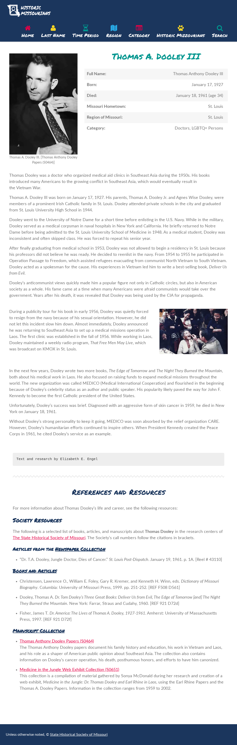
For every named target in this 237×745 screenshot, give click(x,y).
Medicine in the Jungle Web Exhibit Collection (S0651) (69, 670)
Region (113, 35)
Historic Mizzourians (181, 35)
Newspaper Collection (80, 549)
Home (28, 35)
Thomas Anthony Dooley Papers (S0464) (57, 641)
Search (220, 35)
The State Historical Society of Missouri (49, 538)
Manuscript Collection (39, 630)
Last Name (53, 35)
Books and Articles (35, 570)
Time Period (85, 35)
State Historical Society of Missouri (79, 734)
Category (139, 35)
